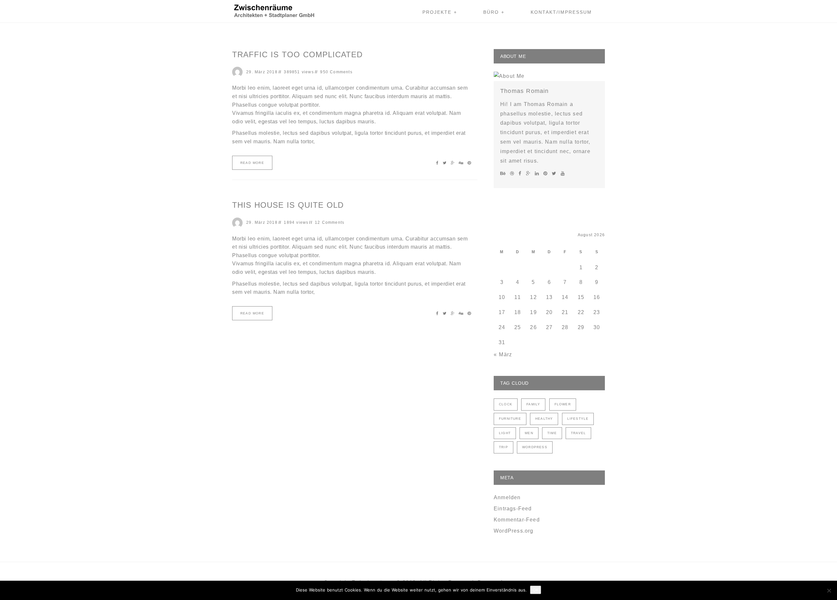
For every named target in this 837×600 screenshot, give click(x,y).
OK (535, 589)
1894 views (296, 222)
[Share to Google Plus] (453, 163)
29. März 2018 (262, 72)
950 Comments (336, 72)
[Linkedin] (538, 173)
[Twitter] (555, 173)
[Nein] (829, 590)
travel (578, 433)
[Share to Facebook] (438, 163)
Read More (252, 163)
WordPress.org (514, 531)
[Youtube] (563, 173)
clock (505, 404)
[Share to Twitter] (445, 163)
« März (503, 354)
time (552, 433)
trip (503, 447)
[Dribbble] (513, 173)
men (529, 433)
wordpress (534, 447)
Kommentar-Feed (517, 519)
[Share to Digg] (462, 163)
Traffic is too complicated (297, 54)
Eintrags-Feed (513, 508)
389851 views (299, 72)
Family (533, 404)
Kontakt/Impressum (561, 12)
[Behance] (503, 173)
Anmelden (507, 497)
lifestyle (578, 418)
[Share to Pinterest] (469, 163)
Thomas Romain (524, 91)
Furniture (510, 418)
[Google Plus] (529, 173)
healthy (544, 418)
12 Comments (329, 222)
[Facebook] (521, 173)
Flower (563, 404)
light (505, 433)
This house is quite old (288, 205)
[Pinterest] (546, 173)
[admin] (239, 72)
